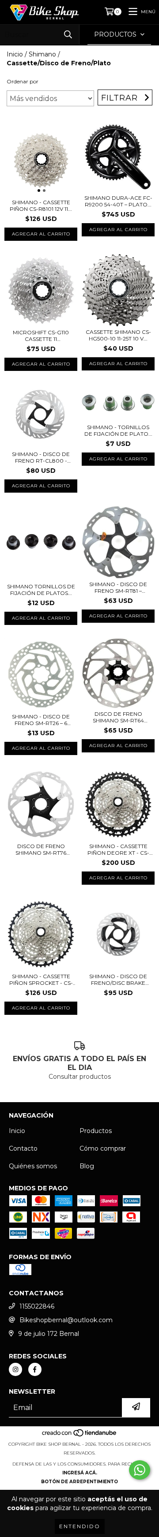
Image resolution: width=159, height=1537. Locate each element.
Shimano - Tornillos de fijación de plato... (118, 430)
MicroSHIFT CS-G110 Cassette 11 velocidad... (41, 335)
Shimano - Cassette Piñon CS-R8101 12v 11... (41, 205)
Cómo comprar (103, 1148)
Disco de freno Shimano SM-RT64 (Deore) (118, 717)
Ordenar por (22, 81)
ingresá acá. (79, 1473)
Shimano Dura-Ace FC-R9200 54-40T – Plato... (118, 201)
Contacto (23, 1148)
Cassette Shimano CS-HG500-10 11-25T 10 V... (118, 335)
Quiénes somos (33, 1166)
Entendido (79, 1526)
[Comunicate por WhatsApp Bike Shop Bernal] (139, 1470)
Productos (96, 1131)
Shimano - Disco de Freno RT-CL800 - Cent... (41, 457)
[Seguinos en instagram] (15, 1369)
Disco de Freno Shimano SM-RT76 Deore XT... (40, 849)
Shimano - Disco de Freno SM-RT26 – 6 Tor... (41, 719)
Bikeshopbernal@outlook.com (66, 1320)
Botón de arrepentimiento (79, 1482)
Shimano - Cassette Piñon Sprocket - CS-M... (41, 979)
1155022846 (36, 1306)
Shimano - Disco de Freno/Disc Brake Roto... (118, 979)
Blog (87, 1166)
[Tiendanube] (79, 1435)
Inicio (15, 54)
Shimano (42, 54)
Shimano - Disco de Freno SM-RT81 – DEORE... (118, 587)
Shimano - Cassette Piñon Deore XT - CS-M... (118, 849)
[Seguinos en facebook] (35, 1369)
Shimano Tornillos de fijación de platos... (41, 589)
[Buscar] (68, 35)
